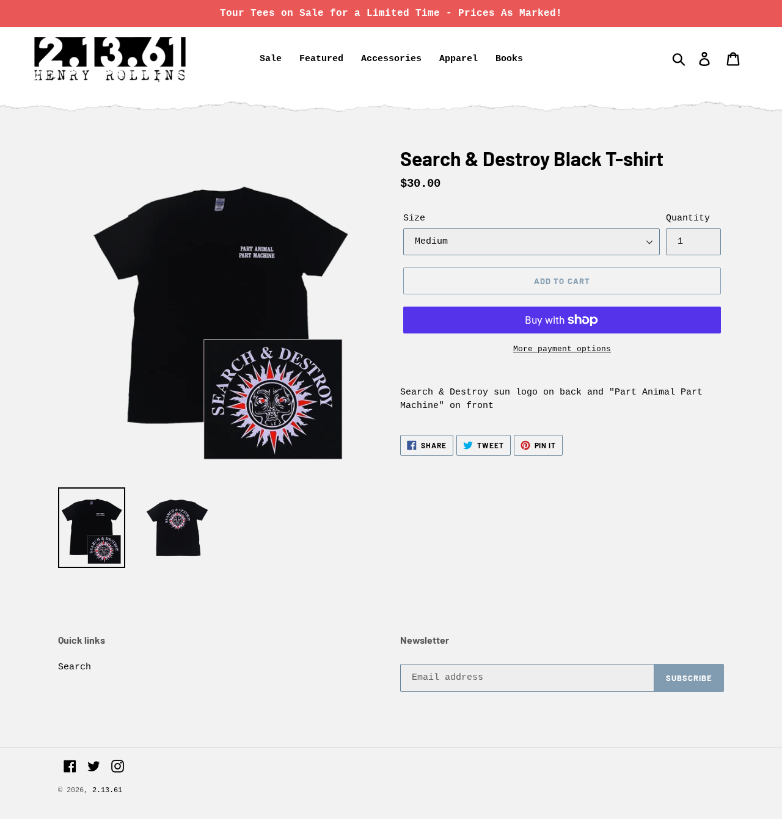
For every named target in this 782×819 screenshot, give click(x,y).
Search (74, 667)
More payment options (562, 349)
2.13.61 (107, 790)
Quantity (688, 218)
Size (414, 218)
